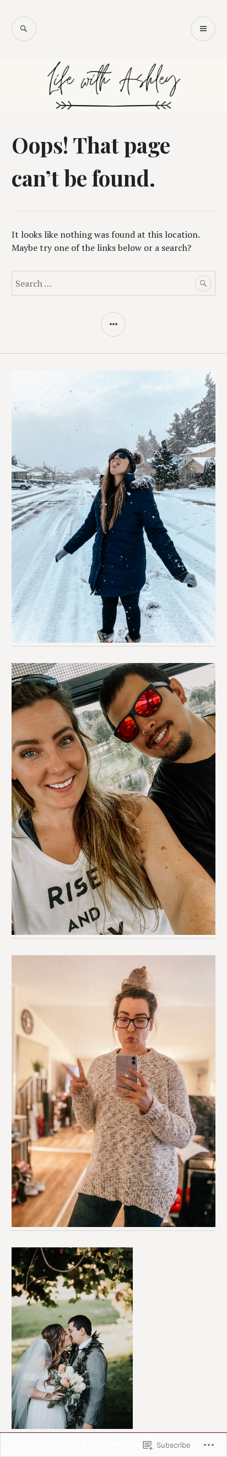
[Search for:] (114, 283)
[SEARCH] (24, 29)
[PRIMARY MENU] (203, 29)
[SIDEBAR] (113, 324)
